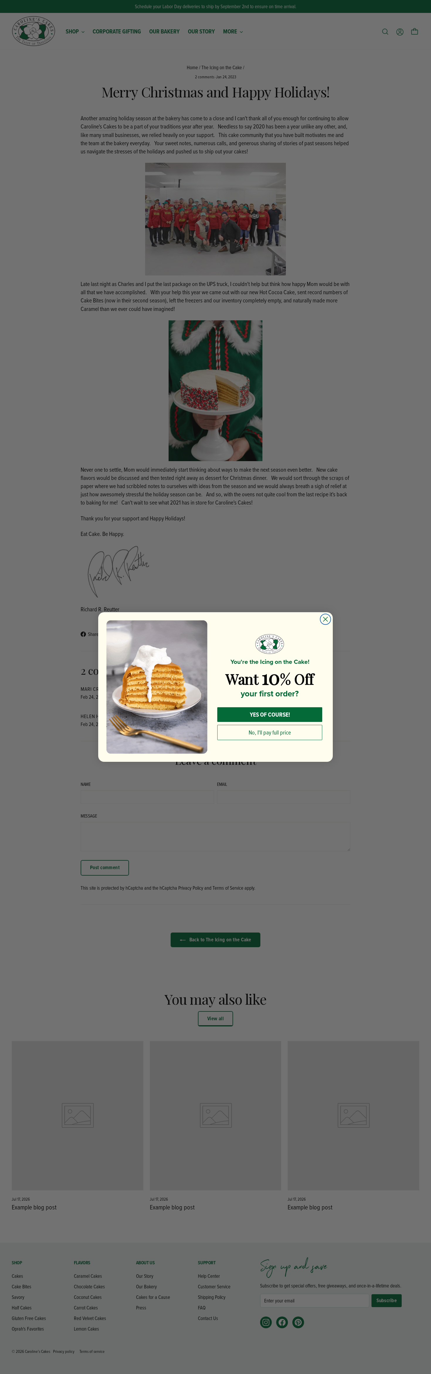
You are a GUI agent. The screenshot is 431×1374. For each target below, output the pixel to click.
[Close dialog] (325, 619)
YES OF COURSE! (270, 714)
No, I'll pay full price (270, 732)
